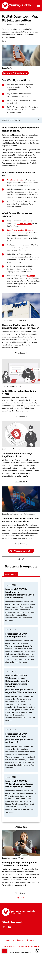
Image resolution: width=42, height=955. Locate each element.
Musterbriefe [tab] (10, 574)
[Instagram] (3, 927)
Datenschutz (32, 940)
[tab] (18, 897)
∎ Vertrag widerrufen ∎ (29, 946)
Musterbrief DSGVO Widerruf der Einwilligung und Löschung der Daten (19, 784)
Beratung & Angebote (13, 73)
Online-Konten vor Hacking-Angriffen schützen (17, 455)
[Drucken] (3, 41)
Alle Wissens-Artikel (20, 551)
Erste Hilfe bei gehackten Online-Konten (19, 392)
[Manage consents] (37, 950)
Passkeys (31, 275)
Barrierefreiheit (9, 946)
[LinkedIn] (9, 927)
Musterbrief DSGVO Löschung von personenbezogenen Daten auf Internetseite (19, 593)
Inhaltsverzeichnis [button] (11, 120)
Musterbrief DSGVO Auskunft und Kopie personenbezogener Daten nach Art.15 (19, 738)
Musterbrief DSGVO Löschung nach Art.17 (17, 635)
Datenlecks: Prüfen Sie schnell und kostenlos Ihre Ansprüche (20, 520)
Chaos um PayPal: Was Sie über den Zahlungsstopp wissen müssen (20, 326)
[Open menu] (4, 951)
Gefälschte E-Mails (15, 180)
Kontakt (20, 940)
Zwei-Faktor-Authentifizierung (20, 230)
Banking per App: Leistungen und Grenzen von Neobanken (19, 864)
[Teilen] (6, 41)
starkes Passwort (24, 223)
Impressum (9, 940)
